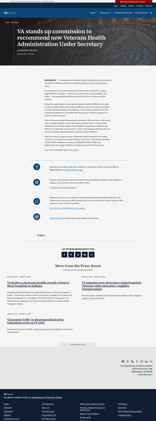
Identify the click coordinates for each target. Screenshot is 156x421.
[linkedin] (146, 361)
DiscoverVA (8, 411)
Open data (122, 407)
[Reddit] (78, 254)
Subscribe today (56, 218)
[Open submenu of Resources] (111, 12)
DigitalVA (7, 415)
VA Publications (48, 404)
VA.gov (6, 404)
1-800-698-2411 (145, 374)
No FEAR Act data (49, 418)
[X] (71, 254)
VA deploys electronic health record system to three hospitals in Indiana (38, 284)
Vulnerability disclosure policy (130, 411)
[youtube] (123, 361)
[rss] (132, 361)
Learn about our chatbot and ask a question (67, 208)
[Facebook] (64, 254)
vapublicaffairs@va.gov (74, 170)
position (75, 150)
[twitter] (127, 361)
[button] (151, 13)
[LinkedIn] (84, 254)
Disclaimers (122, 404)
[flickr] (151, 361)
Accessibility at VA (49, 415)
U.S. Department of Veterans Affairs (45, 397)
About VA (45, 407)
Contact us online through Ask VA (63, 187)
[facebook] (137, 361)
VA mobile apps (48, 411)
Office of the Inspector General (92, 404)
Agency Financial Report (89, 413)
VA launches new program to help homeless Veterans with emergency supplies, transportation (111, 286)
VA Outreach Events (11, 418)
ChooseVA (8, 407)
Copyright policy (124, 415)
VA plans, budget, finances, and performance (92, 408)
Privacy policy (85, 417)
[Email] (91, 254)
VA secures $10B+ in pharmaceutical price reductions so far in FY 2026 (35, 321)
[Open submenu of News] (97, 12)
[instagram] (141, 361)
